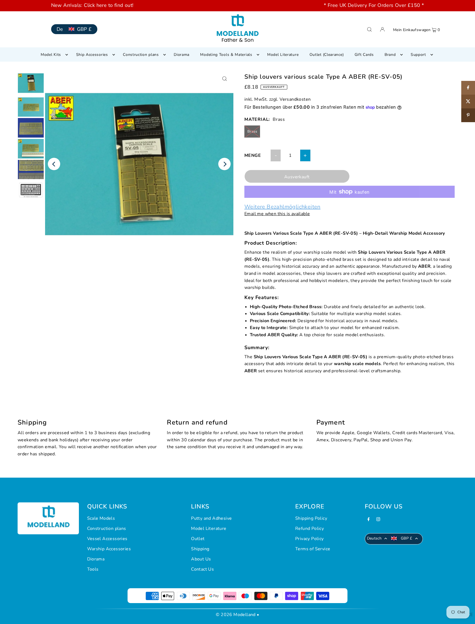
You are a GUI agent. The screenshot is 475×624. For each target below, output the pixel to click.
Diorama (96, 559)
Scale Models (101, 518)
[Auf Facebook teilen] (468, 88)
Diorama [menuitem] (181, 54)
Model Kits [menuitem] (51, 54)
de (60, 29)
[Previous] (54, 164)
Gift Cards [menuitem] (364, 54)
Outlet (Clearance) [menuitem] (327, 54)
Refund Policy (309, 529)
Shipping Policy (311, 518)
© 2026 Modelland (235, 615)
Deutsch (374, 538)
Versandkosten (295, 99)
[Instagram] (378, 520)
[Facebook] (369, 520)
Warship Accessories (109, 549)
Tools (93, 569)
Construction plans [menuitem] (141, 54)
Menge (252, 155)
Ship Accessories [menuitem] (92, 54)
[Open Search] (369, 29)
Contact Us (202, 569)
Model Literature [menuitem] (283, 54)
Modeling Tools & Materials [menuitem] (226, 54)
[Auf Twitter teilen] (468, 101)
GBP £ (84, 29)
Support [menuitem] (418, 54)
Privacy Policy (309, 539)
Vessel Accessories (107, 539)
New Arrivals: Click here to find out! (92, 5)
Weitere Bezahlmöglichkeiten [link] (282, 206)
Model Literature (208, 529)
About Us (201, 559)
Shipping (200, 549)
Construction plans (106, 529)
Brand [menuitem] (390, 54)
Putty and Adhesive (211, 518)
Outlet (198, 539)
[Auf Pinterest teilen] (468, 115)
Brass (252, 131)
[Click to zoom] (224, 79)
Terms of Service (312, 549)
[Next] (224, 164)
